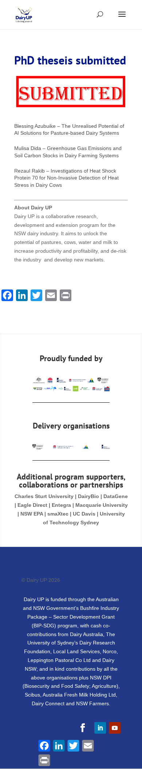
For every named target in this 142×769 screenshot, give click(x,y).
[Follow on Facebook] (82, 728)
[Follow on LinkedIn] (100, 728)
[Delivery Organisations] (71, 447)
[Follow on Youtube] (115, 728)
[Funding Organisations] (71, 390)
